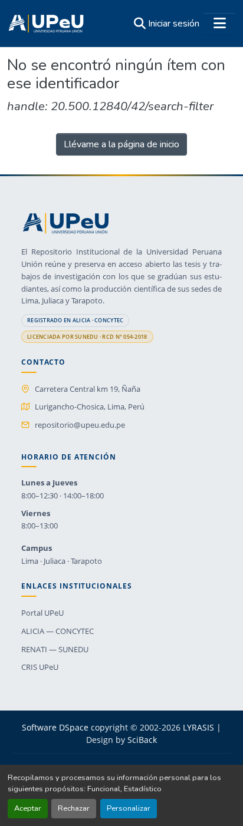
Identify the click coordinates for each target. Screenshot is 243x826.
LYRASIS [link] (198, 727)
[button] (46, 24)
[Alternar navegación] (219, 23)
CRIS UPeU (39, 667)
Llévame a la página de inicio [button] (121, 144)
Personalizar (128, 808)
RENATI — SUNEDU (54, 649)
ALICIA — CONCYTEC (57, 631)
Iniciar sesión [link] (173, 23)
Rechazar (74, 808)
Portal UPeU (42, 612)
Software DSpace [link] (55, 727)
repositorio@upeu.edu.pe (80, 424)
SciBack (142, 739)
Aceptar (27, 808)
